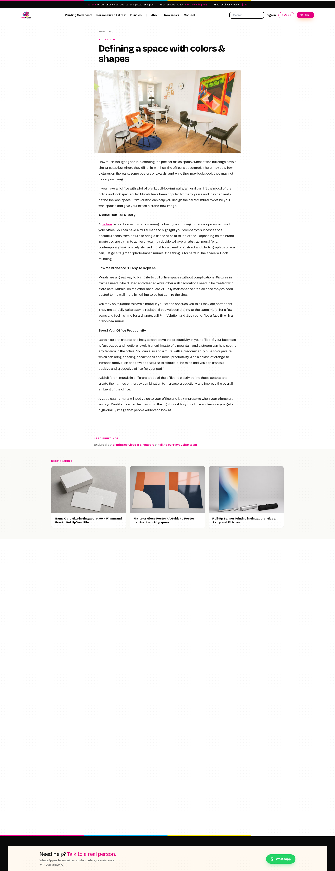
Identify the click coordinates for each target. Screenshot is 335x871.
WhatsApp (283, 859)
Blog (111, 31)
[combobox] (246, 15)
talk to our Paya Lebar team (177, 444)
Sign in (271, 15)
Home (101, 31)
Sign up (286, 15)
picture (107, 224)
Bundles (136, 15)
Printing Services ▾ (78, 15)
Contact (189, 15)
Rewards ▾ (171, 15)
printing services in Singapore (133, 444)
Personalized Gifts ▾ (111, 15)
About (155, 15)
